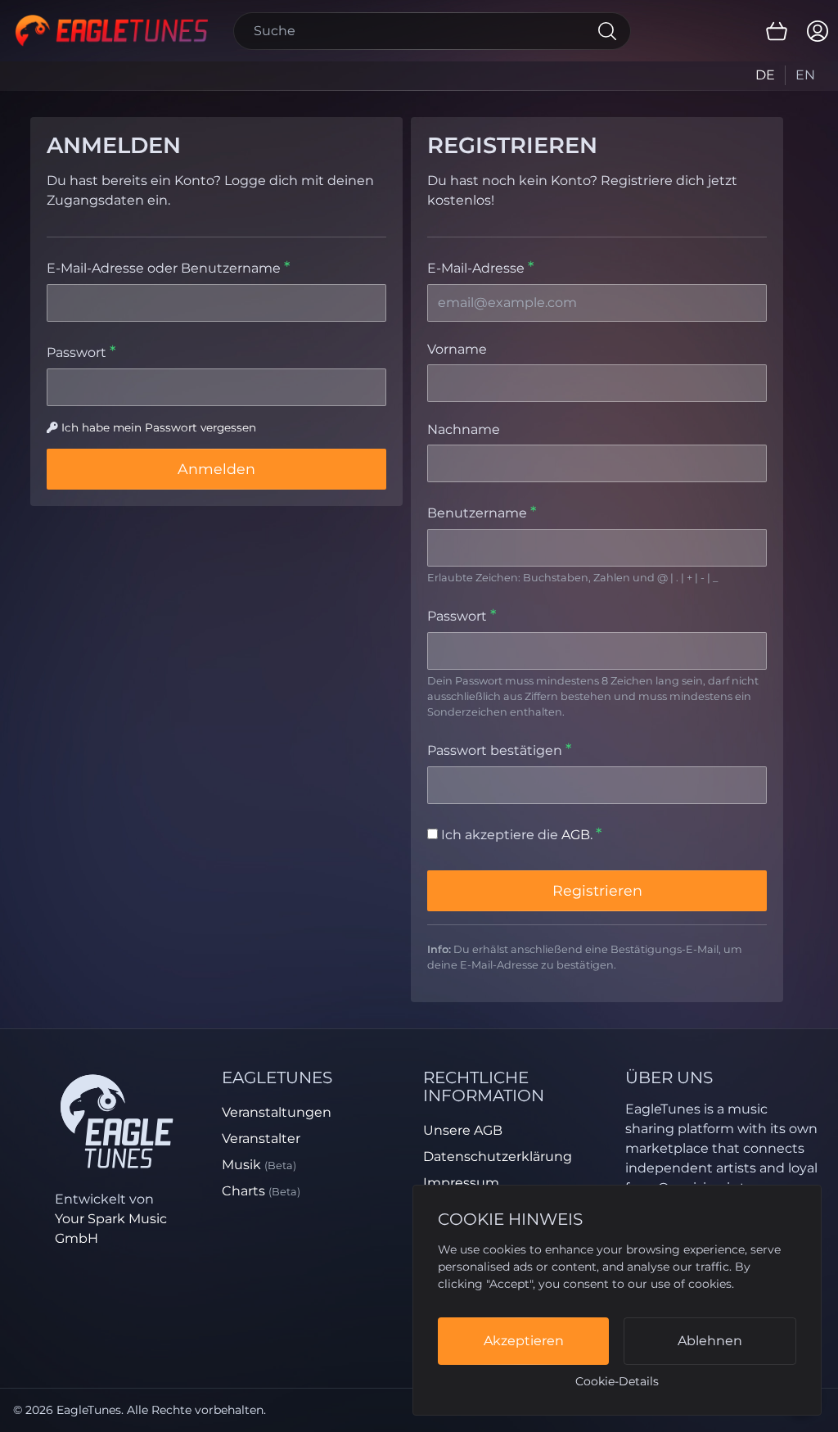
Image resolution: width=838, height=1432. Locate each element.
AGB (575, 834)
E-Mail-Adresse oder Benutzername (165, 268)
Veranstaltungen (276, 1112)
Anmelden (216, 468)
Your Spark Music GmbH (111, 1228)
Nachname (463, 429)
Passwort (78, 352)
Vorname (457, 349)
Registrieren (597, 890)
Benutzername (478, 513)
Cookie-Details (617, 1381)
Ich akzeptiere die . (517, 834)
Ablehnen (710, 1340)
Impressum (461, 1182)
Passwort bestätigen (496, 750)
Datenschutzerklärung (497, 1156)
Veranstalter (261, 1138)
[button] (776, 31)
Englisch (805, 75)
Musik (259, 1164)
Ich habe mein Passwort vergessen (158, 427)
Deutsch (766, 75)
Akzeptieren (524, 1340)
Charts (261, 1191)
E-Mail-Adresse (477, 268)
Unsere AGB (462, 1130)
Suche (607, 31)
